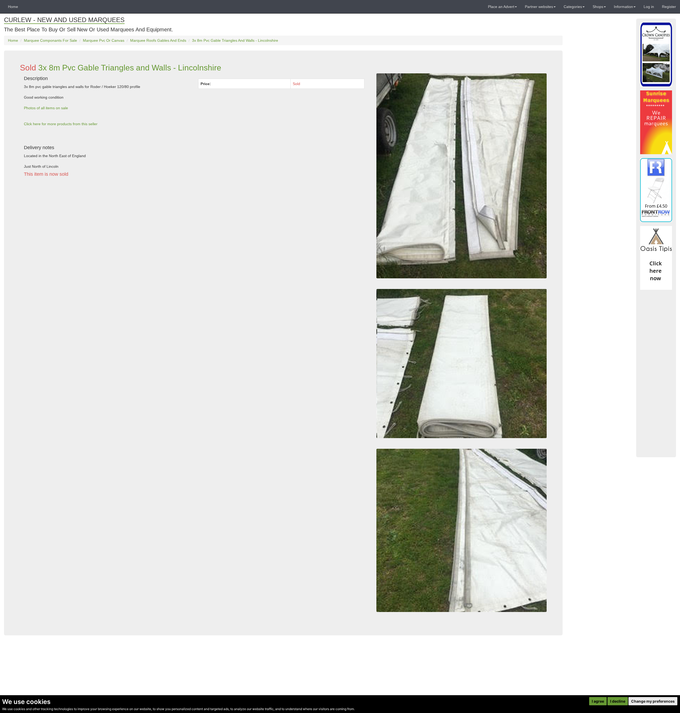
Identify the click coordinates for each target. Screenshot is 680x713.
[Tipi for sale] (656, 258)
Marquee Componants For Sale (50, 40)
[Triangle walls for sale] (461, 175)
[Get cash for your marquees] (656, 122)
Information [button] (623, 7)
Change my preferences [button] (653, 701)
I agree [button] (598, 701)
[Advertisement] (179, 230)
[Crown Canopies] (656, 54)
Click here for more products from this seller (60, 124)
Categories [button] (573, 7)
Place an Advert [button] (501, 7)
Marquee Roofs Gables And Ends (158, 40)
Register (669, 7)
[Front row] (656, 190)
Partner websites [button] (539, 7)
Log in (649, 7)
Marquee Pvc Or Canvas (103, 40)
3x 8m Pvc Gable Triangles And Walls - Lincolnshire (235, 40)
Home (13, 7)
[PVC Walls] (461, 363)
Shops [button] (598, 7)
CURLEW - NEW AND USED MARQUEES (64, 19)
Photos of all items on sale (46, 108)
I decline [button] (617, 701)
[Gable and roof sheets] (461, 530)
